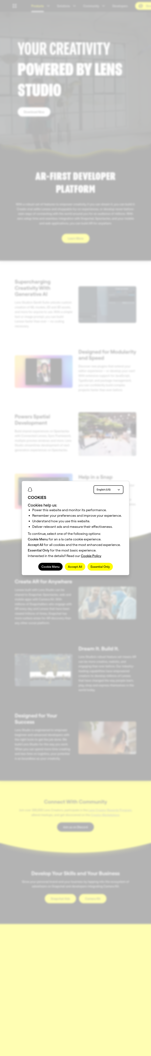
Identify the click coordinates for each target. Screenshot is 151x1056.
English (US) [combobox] (103, 489)
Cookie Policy (91, 556)
